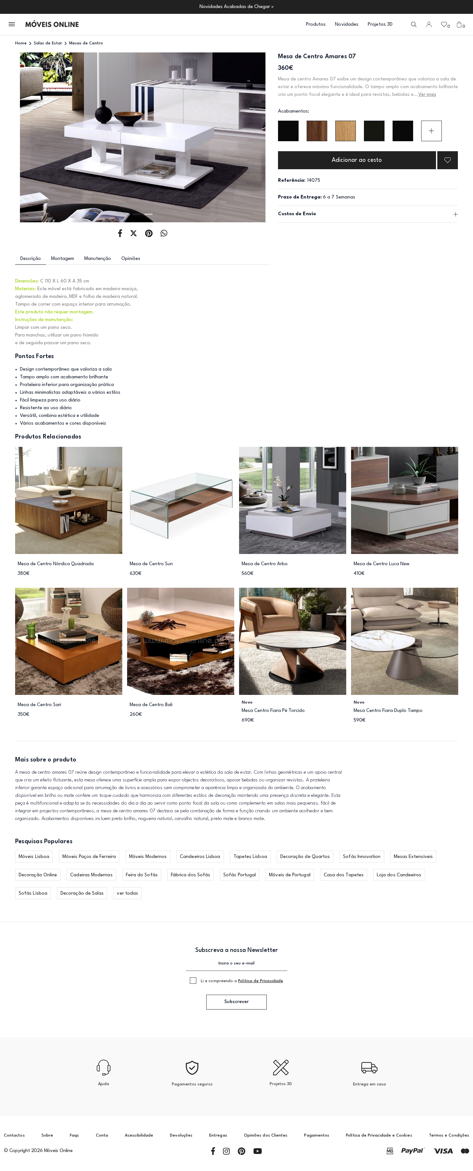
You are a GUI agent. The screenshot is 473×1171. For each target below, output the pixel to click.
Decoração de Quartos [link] (305, 856)
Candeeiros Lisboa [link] (200, 856)
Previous (40, 137)
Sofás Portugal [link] (239, 875)
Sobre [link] (47, 1135)
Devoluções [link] (181, 1135)
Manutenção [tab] (97, 258)
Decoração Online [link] (38, 875)
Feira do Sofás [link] (142, 875)
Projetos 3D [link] (380, 24)
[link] (52, 24)
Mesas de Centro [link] (86, 43)
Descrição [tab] (30, 258)
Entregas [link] (218, 1135)
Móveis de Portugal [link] (289, 875)
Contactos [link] (14, 1135)
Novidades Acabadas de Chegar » (236, 7)
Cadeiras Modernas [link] (91, 875)
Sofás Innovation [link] (361, 856)
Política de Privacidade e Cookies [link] (379, 1135)
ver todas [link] (127, 893)
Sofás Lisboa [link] (33, 893)
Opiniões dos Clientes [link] (265, 1135)
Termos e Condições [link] (449, 1135)
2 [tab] (148, 214)
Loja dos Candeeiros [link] (399, 875)
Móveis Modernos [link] (148, 856)
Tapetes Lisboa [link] (250, 856)
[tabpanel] (142, 137)
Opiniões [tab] (130, 258)
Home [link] (21, 43)
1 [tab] (137, 214)
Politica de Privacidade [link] (260, 981)
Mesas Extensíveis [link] (413, 856)
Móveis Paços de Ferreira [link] (89, 856)
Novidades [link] (346, 24)
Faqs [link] (74, 1135)
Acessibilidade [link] (139, 1135)
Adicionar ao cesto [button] (357, 160)
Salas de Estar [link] (48, 43)
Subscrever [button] (236, 1002)
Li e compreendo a (242, 981)
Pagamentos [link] (316, 1135)
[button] (12, 24)
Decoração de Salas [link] (82, 893)
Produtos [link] (316, 24)
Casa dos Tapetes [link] (344, 875)
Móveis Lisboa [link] (34, 856)
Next (244, 137)
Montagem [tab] (62, 258)
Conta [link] (102, 1135)
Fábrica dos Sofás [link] (190, 875)
